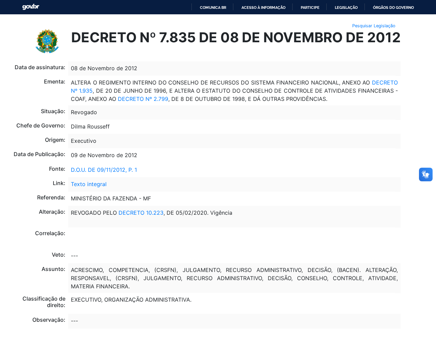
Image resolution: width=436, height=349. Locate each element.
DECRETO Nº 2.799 (143, 98)
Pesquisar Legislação (373, 25)
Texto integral (89, 184)
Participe (310, 7)
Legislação (346, 7)
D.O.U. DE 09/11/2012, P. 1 (104, 169)
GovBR (30, 7)
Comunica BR (213, 7)
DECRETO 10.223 (141, 212)
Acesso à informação (263, 7)
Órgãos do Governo (393, 7)
